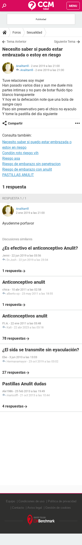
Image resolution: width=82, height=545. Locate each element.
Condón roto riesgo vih (20, 153)
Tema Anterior (16, 41)
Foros (17, 32)
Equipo (10, 501)
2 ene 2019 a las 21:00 (49, 70)
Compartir (15, 123)
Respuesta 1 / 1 (14, 198)
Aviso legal (34, 507)
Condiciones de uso (31, 501)
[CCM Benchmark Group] (41, 520)
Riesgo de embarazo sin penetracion (31, 164)
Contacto (18, 507)
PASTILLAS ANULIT (18, 175)
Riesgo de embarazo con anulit (27, 169)
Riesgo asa (11, 158)
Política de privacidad (62, 501)
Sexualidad (34, 32)
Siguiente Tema (64, 41)
